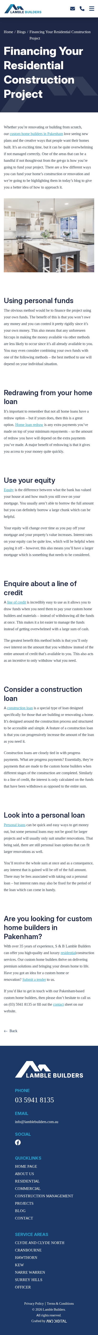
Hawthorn (26, 1258)
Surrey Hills (28, 1280)
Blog (20, 1211)
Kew (19, 1265)
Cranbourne (28, 1250)
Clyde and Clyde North (39, 1243)
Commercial (28, 1189)
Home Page (26, 1166)
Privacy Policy (34, 1303)
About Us (24, 1174)
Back (13, 1031)
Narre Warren (30, 1272)
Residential (27, 1181)
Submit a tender (34, 980)
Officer (23, 1287)
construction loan (20, 708)
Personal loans (14, 825)
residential (68, 953)
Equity (9, 490)
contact (58, 1004)
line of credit (16, 602)
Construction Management (44, 1196)
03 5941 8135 (34, 1100)
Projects (24, 1203)
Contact (24, 1218)
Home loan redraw (29, 425)
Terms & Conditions (60, 1303)
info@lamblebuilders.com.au (36, 1122)
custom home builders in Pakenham (36, 134)
